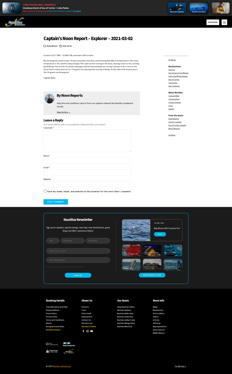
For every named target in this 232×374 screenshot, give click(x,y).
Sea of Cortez (173, 79)
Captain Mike (173, 96)
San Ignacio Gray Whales (178, 73)
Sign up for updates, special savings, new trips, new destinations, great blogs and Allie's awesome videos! (78, 229)
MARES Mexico (159, 333)
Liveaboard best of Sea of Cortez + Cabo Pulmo (46, 8)
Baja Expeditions (160, 326)
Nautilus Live (87, 323)
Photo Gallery (158, 313)
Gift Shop (156, 323)
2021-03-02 (67, 46)
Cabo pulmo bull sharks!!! (39, 5)
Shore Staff (86, 313)
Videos (155, 316)
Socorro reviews (175, 122)
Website (47, 179)
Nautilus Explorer (124, 310)
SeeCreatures (159, 329)
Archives (171, 135)
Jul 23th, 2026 (159, 223)
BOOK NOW (213, 22)
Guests (171, 109)
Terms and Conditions (55, 320)
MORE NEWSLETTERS (152, 275)
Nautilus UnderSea (125, 316)
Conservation (174, 99)
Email (47, 167)
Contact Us (86, 320)
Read (160, 234)
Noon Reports (52, 46)
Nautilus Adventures (62, 366)
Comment (49, 127)
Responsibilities (52, 310)
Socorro (171, 70)
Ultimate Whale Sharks (178, 76)
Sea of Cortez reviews (177, 125)
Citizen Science (174, 102)
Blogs (155, 307)
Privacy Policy (52, 316)
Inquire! (77, 11)
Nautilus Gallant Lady (126, 320)
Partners (85, 307)
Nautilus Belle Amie (125, 313)
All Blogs (172, 60)
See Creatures (174, 86)
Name (47, 155)
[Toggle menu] (224, 22)
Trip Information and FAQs (57, 307)
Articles (156, 320)
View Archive (64, 112)
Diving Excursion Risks (55, 326)
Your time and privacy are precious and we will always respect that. (65, 267)
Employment (87, 316)
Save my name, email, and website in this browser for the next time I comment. (89, 191)
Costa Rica (172, 83)
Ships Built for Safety (126, 307)
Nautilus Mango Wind (126, 323)
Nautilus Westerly (124, 326)
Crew (170, 105)
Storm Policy (51, 313)
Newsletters (158, 310)
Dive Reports (173, 119)
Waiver (49, 323)
